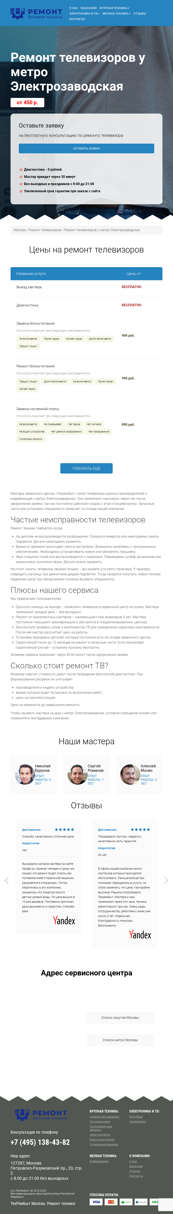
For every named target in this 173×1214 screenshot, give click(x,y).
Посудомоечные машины (101, 1128)
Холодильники (100, 1121)
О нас (73, 8)
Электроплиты (100, 1134)
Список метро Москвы (120, 1040)
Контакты (77, 19)
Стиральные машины (104, 1116)
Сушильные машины (104, 1144)
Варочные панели (102, 1139)
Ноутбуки (136, 1116)
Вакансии (89, 8)
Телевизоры (137, 1121)
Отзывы (140, 13)
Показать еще (86, 468)
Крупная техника (113, 8)
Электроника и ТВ (83, 13)
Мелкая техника (115, 13)
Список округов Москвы (120, 1018)
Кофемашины (99, 1161)
